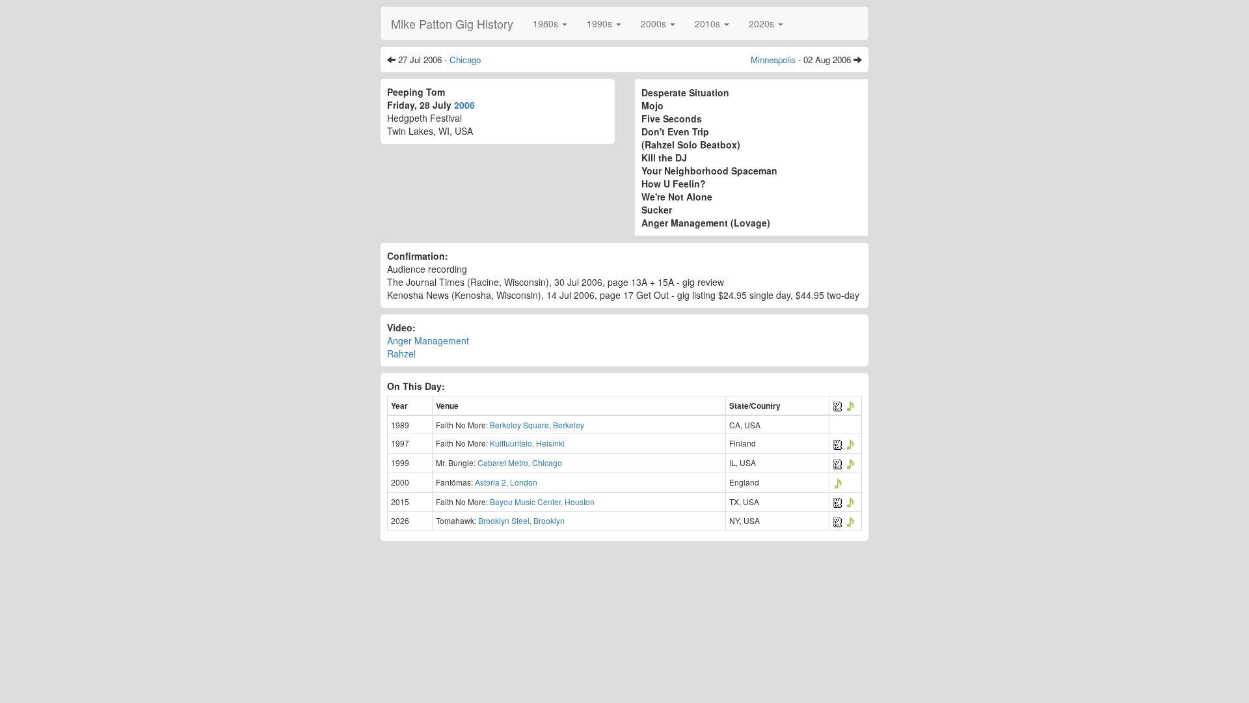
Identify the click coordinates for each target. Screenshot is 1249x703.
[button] (550, 23)
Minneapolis (773, 59)
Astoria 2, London (506, 482)
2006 (464, 104)
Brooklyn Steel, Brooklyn (521, 520)
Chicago (465, 59)
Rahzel (401, 353)
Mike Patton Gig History (452, 23)
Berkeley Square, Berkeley (537, 424)
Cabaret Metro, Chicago (519, 462)
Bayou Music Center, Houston (542, 501)
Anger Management (428, 340)
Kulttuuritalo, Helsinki (527, 442)
